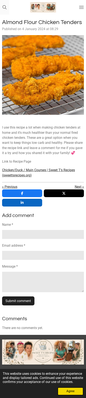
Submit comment (18, 301)
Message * (10, 266)
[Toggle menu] (81, 7)
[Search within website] (4, 7)
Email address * (13, 245)
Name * (7, 225)
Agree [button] (70, 391)
